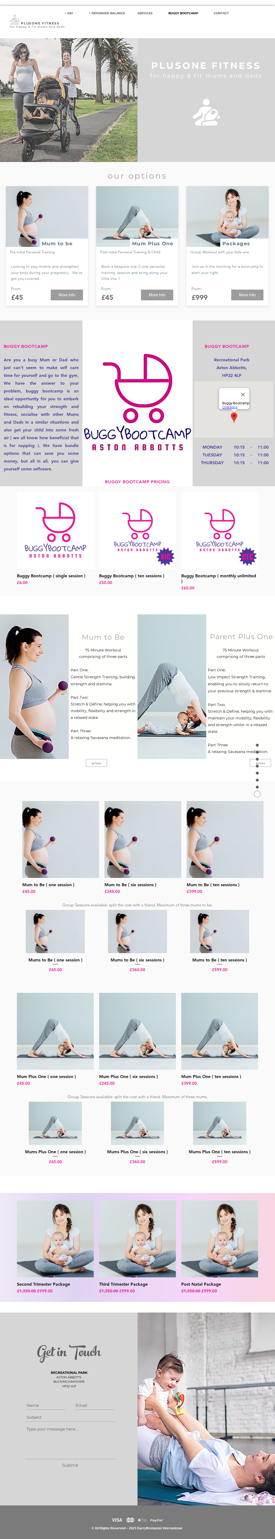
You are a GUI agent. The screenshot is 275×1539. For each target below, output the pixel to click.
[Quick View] (55, 530)
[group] (137, 542)
